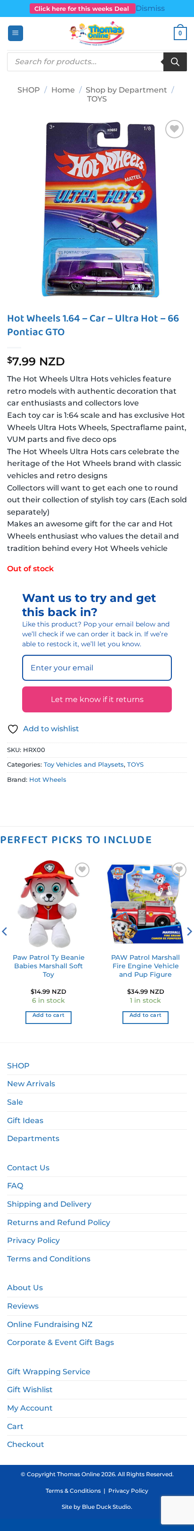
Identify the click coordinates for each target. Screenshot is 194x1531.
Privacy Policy (33, 1240)
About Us (25, 1287)
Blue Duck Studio (106, 1506)
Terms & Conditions (73, 1490)
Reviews (23, 1306)
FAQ (15, 1185)
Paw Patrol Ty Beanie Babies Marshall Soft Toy (49, 966)
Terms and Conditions (48, 1258)
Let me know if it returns (97, 699)
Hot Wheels (47, 779)
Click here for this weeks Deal (82, 8)
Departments (33, 1138)
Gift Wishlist (30, 1389)
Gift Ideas (25, 1120)
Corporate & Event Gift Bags (60, 1342)
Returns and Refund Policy (58, 1222)
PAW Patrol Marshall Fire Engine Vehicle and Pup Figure (145, 966)
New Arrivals (31, 1083)
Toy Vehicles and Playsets (84, 764)
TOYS (97, 98)
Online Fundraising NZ (50, 1324)
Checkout (25, 1444)
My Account (30, 1408)
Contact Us (28, 1167)
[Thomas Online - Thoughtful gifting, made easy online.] (97, 33)
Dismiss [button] (150, 8)
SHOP (28, 89)
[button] (15, 33)
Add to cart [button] (48, 1015)
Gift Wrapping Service (48, 1371)
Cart (15, 1426)
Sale (15, 1102)
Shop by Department (126, 89)
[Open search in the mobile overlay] (97, 61)
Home (63, 89)
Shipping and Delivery (49, 1204)
